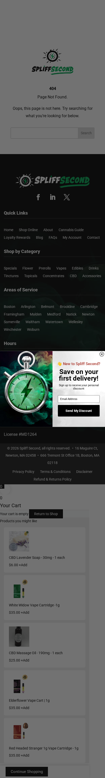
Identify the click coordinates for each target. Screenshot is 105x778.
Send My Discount (79, 411)
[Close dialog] (102, 354)
